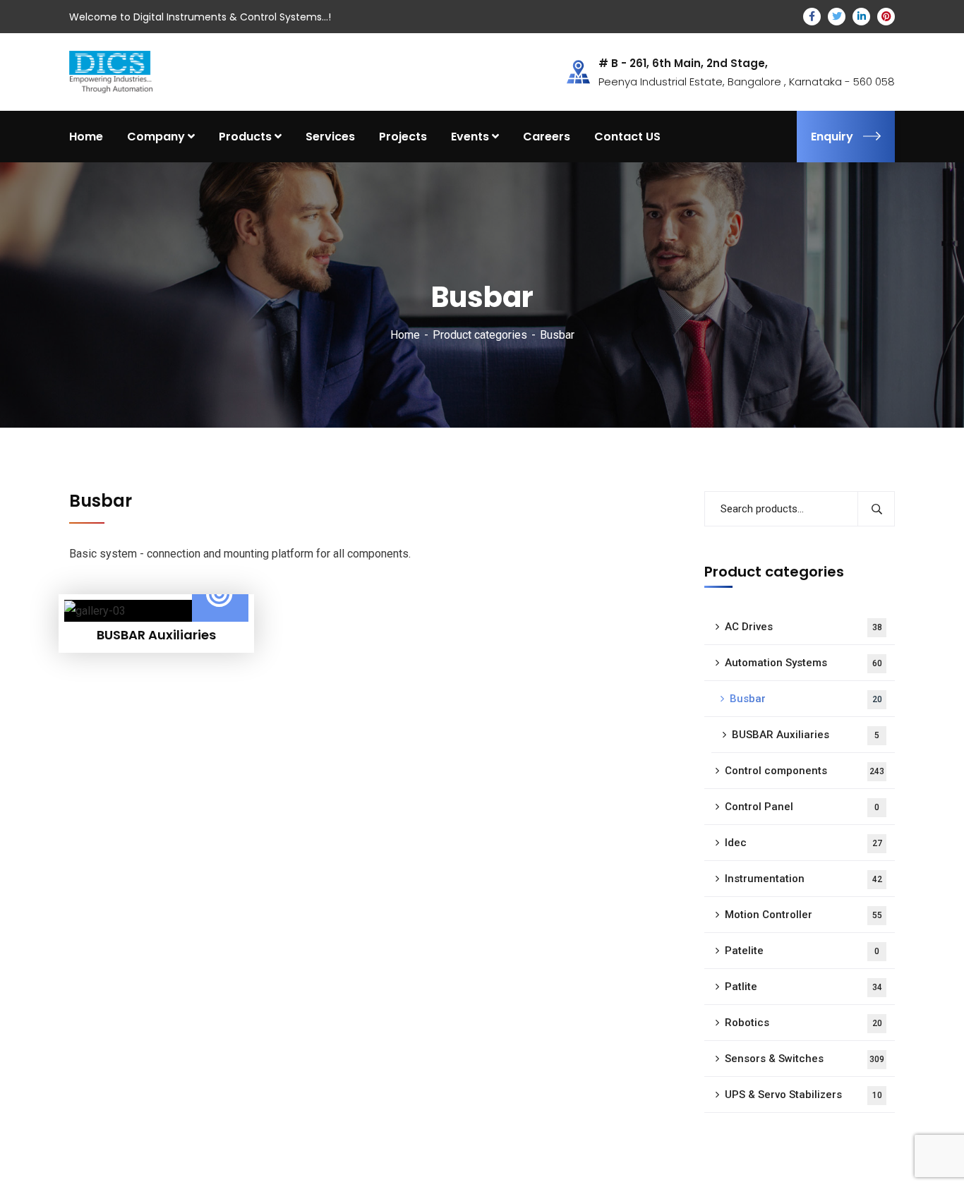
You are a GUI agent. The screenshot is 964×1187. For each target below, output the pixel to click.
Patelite (802, 950)
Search (876, 508)
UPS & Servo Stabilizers (803, 1094)
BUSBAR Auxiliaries (805, 734)
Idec (803, 842)
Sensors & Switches (804, 1058)
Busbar (806, 698)
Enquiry (832, 136)
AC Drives (803, 626)
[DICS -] (110, 71)
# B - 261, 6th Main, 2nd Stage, (683, 63)
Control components (804, 770)
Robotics (803, 1022)
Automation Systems (803, 662)
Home (405, 335)
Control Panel (802, 806)
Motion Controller (803, 914)
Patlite (803, 986)
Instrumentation (803, 878)
